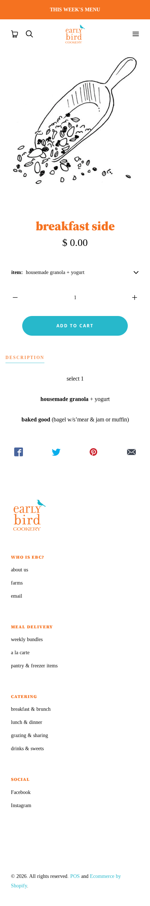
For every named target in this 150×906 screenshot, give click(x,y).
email (16, 596)
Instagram (21, 805)
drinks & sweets (27, 748)
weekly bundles (27, 639)
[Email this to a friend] (131, 452)
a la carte (20, 652)
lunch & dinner (26, 722)
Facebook (21, 792)
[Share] (19, 452)
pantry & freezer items (34, 665)
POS (75, 876)
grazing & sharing (29, 735)
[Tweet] (56, 452)
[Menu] (135, 34)
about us (19, 569)
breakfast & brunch (31, 709)
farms (17, 583)
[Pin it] (93, 452)
